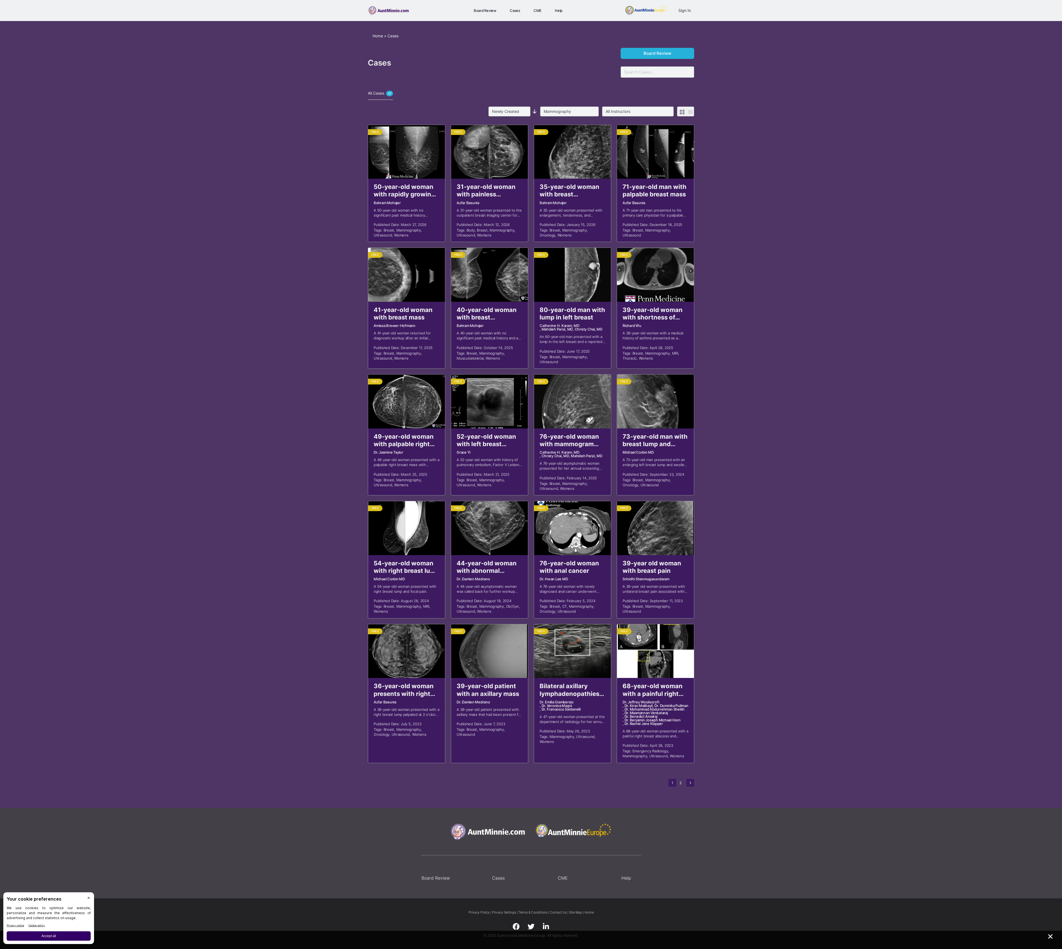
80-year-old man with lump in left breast (572, 313)
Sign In (684, 10)
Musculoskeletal (470, 358)
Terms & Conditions (533, 912)
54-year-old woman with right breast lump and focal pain (406, 567)
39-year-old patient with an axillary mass (488, 689)
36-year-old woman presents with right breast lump (404, 690)
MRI (675, 353)
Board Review (657, 53)
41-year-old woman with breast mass (403, 313)
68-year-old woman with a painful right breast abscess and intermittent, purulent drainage (655, 690)
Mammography (408, 230)
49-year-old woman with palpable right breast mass (404, 440)
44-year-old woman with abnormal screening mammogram (487, 567)
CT (564, 606)
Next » (690, 783)
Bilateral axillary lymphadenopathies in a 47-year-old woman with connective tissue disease (569, 690)
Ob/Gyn (512, 606)
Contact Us (559, 912)
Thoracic (630, 358)
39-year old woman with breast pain (652, 567)
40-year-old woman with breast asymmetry (487, 313)
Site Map (576, 912)
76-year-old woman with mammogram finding (569, 440)
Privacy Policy (479, 912)
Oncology (547, 235)
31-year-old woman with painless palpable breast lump (488, 190)
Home (378, 35)
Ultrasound (383, 235)
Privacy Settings (504, 912)
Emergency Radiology (650, 751)
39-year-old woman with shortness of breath (653, 313)
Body (471, 230)
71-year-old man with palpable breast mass (654, 190)
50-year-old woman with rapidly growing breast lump (404, 190)
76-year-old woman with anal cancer (569, 567)
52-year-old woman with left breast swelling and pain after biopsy (486, 440)
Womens (401, 235)
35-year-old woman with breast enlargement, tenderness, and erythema (569, 190)
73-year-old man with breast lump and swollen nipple (655, 440)
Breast (389, 230)
